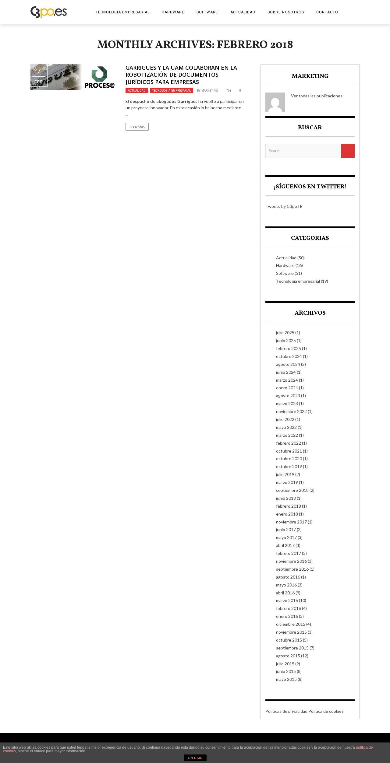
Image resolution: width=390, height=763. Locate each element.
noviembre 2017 (291, 521)
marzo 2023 (287, 403)
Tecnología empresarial (123, 12)
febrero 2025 (288, 348)
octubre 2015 (289, 639)
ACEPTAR (195, 758)
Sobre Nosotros (286, 12)
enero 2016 (287, 616)
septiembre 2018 (292, 490)
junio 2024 (286, 372)
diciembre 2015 (290, 624)
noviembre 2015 (291, 632)
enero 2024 (287, 387)
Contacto (327, 12)
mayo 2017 (286, 537)
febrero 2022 (288, 443)
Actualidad (242, 12)
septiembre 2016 (292, 569)
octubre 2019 (289, 466)
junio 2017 (286, 529)
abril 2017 (285, 545)
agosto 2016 (288, 576)
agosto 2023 (288, 395)
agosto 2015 (288, 655)
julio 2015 (285, 663)
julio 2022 (285, 419)
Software (207, 12)
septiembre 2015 (292, 647)
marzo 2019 (287, 482)
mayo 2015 (286, 679)
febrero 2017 (288, 553)
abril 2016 (285, 592)
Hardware (173, 12)
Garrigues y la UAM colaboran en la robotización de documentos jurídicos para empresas (181, 75)
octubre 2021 (289, 450)
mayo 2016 (286, 584)
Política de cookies (326, 711)
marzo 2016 (287, 600)
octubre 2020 (289, 458)
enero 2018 (287, 513)
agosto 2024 (288, 364)
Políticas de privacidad (286, 711)
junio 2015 (286, 671)
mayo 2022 (286, 427)
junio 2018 (286, 498)
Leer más (137, 126)
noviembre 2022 (291, 411)
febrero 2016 (288, 608)
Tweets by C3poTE (284, 206)
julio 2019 (285, 474)
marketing (209, 90)
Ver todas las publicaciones (316, 95)
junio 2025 (286, 340)
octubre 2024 (289, 356)
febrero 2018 (288, 506)
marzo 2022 (287, 435)
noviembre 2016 (291, 561)
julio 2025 (285, 332)
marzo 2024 (287, 380)
